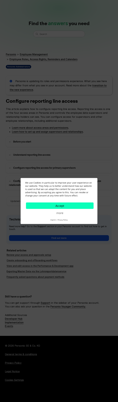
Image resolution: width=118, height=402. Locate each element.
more (59, 213)
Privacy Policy (63, 220)
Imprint (53, 220)
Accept (59, 206)
